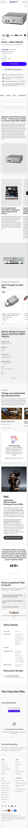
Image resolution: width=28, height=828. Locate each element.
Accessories (3, 773)
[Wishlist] (1, 827)
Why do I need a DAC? (8, 421)
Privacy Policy (18, 773)
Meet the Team (18, 764)
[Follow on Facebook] (2, 806)
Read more (7, 458)
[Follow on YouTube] (12, 806)
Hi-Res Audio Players (5, 769)
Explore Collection (13, 537)
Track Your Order (4, 785)
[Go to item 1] (3, 35)
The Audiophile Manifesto (20, 789)
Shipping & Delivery (5, 787)
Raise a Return (4, 792)
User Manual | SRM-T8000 (12, 676)
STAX (3, 39)
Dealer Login (4, 799)
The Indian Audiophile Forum (19, 786)
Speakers (3, 771)
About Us (17, 762)
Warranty (8, 95)
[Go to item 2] (8, 35)
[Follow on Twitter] (5, 806)
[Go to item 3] (12, 35)
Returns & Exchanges (5, 790)
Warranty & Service (5, 794)
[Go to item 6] (25, 35)
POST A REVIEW (14, 711)
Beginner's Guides (19, 791)
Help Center (3, 780)
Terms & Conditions (19, 771)
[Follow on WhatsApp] (15, 806)
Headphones (4, 764)
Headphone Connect (19, 780)
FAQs (14, 95)
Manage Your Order (5, 783)
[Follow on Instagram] (9, 806)
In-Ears (2, 762)
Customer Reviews (22, 95)
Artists (16, 766)
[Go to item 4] (16, 35)
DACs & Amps (4, 766)
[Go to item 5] (21, 35)
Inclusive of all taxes (5, 53)
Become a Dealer (4, 797)
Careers (17, 769)
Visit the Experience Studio (20, 783)
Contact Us (3, 801)
